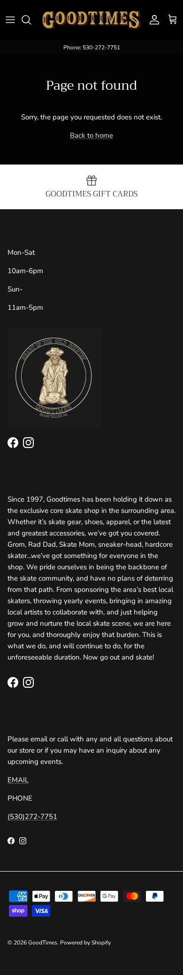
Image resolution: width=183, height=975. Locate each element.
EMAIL (18, 780)
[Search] (31, 19)
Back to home (91, 135)
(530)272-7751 (32, 816)
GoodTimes (42, 942)
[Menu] (10, 19)
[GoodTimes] (91, 20)
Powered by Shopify (85, 942)
